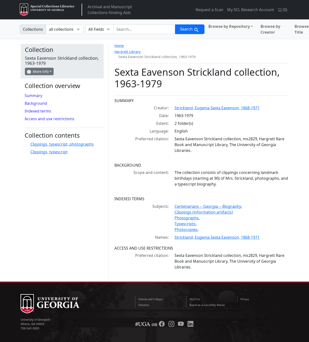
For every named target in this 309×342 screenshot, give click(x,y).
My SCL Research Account (250, 9)
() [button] (284, 9)
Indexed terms (38, 111)
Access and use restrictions (49, 118)
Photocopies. (186, 229)
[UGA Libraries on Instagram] (172, 324)
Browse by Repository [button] (229, 26)
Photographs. (187, 218)
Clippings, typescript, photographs (62, 144)
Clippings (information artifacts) (204, 212)
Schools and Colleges (150, 299)
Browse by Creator (270, 29)
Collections (33, 29)
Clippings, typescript (49, 152)
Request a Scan (209, 9)
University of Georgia (57, 303)
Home (119, 45)
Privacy (244, 299)
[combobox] (144, 29)
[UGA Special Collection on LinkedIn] (190, 324)
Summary (33, 95)
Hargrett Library (127, 51)
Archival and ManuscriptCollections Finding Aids (110, 9)
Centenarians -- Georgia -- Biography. (208, 206)
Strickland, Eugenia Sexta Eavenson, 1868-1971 (217, 108)
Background (36, 103)
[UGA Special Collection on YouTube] (181, 324)
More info (40, 71)
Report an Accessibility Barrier (207, 305)
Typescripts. (186, 223)
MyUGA (195, 299)
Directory (143, 305)
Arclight (47, 10)
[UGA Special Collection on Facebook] (162, 324)
